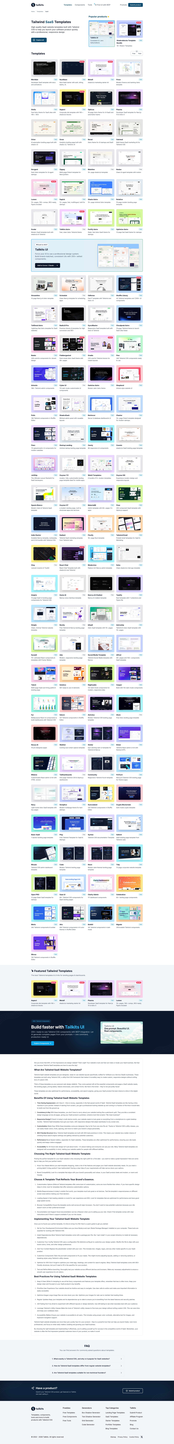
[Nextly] (73, 613)
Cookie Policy (134, 1437)
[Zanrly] (101, 434)
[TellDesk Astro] (44, 314)
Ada (61, 655)
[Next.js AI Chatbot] (101, 583)
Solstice (63, 685)
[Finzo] (129, 68)
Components (80, 5)
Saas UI (62, 895)
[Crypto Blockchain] (129, 793)
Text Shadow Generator (91, 1417)
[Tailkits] (37, 5)
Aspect (62, 109)
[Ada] (73, 643)
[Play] (73, 823)
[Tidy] (129, 853)
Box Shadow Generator (91, 1413)
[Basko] (44, 344)
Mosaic (34, 865)
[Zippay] (73, 158)
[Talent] (44, 673)
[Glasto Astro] (101, 188)
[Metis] (44, 913)
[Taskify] (129, 583)
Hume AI (63, 595)
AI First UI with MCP (102, 5)
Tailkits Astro (65, 229)
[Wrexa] (44, 943)
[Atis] (73, 913)
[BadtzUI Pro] (73, 314)
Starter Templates (113, 1421)
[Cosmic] (129, 434)
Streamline (35, 295)
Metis (33, 924)
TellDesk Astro (37, 325)
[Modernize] (101, 553)
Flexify (90, 535)
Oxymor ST (64, 505)
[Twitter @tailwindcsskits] (142, 1437)
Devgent (34, 169)
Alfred (118, 655)
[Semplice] (73, 793)
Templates (68, 5)
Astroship (120, 625)
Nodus (118, 169)
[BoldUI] (101, 913)
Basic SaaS (35, 835)
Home (33, 11)
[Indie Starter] (44, 523)
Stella (33, 109)
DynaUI (34, 655)
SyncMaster (93, 325)
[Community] (101, 763)
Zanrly (90, 445)
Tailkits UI (94, 38)
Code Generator (88, 1425)
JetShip (34, 475)
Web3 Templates (94, 475)
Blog (131, 1425)
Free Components (70, 1417)
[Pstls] (44, 404)
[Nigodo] (129, 913)
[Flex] (129, 344)
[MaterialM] (101, 494)
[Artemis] (44, 374)
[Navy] (44, 793)
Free (133, 53)
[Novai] (101, 128)
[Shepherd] (129, 374)
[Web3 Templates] (101, 464)
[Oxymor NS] (129, 464)
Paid (139, 53)
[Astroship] (129, 613)
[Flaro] (44, 434)
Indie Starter (36, 535)
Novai (90, 139)
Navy (33, 805)
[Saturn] (73, 703)
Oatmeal (119, 139)
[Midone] (44, 763)
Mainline (91, 169)
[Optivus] (101, 98)
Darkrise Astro (93, 385)
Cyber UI (63, 385)
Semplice (63, 805)
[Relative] (129, 188)
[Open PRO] (44, 883)
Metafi (90, 80)
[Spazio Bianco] (44, 494)
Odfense (91, 295)
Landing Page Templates (115, 1413)
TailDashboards (66, 775)
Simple (34, 625)
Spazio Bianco (36, 505)
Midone (34, 775)
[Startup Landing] (73, 434)
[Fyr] (44, 703)
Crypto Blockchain (123, 805)
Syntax (90, 835)
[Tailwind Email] (129, 523)
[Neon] (101, 853)
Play (61, 835)
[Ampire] (44, 583)
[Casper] (129, 673)
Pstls (33, 415)
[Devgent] (44, 158)
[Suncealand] (101, 793)
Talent (33, 685)
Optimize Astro (122, 229)
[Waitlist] (73, 733)
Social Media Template (97, 655)
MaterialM (92, 505)
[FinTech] (129, 763)
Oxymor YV (64, 475)
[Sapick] (73, 188)
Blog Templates (112, 1429)
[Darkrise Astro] (101, 374)
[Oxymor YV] (73, 464)
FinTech (119, 775)
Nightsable (92, 685)
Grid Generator (87, 1421)
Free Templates (69, 1413)
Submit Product (136, 1413)
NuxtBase (63, 80)
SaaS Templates (112, 1417)
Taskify (119, 595)
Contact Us (134, 1429)
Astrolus (91, 715)
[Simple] (44, 613)
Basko (33, 355)
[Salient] (129, 823)
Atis (61, 924)
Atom (118, 715)
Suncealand (92, 805)
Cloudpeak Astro (122, 325)
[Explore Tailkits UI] (122, 1032)
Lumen (34, 199)
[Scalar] (44, 218)
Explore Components (41, 1043)
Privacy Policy (123, 1437)
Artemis (34, 385)
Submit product (134, 1391)
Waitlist (63, 745)
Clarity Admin (93, 895)
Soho (118, 565)
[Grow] (73, 128)
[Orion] (44, 128)
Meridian (34, 80)
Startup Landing (66, 445)
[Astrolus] (101, 703)
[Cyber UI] (73, 374)
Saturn (62, 715)
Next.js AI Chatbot (95, 595)
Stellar (90, 745)
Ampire (34, 595)
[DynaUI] (44, 643)
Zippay (62, 169)
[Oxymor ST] (73, 494)
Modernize (92, 565)
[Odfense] (101, 284)
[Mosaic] (44, 853)
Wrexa (33, 954)
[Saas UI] (73, 883)
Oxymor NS (120, 475)
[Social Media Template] (101, 643)
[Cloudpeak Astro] (129, 314)
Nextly (62, 625)
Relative (119, 199)
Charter (119, 415)
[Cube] (73, 853)
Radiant (63, 535)
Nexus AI (34, 745)
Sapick (62, 199)
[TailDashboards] (73, 763)
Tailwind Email (122, 535)
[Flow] (129, 494)
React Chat (64, 565)
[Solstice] (73, 673)
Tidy (118, 865)
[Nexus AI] (44, 733)
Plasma (119, 109)
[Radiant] (73, 523)
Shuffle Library (122, 295)
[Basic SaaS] (44, 823)
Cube (62, 865)
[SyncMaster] (101, 314)
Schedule (63, 295)
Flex (118, 355)
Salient (119, 835)
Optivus (91, 109)
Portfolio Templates (113, 1425)
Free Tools (67, 1421)
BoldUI (90, 924)
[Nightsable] (101, 673)
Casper (119, 685)
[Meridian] (44, 68)
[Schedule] (73, 284)
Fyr (32, 715)
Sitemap (113, 1437)
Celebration (121, 895)
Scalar (33, 229)
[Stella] (44, 98)
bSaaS (90, 625)
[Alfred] (129, 643)
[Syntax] (101, 823)
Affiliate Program (136, 1417)
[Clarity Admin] (101, 883)
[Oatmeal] (129, 128)
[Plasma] (129, 98)
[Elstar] (129, 733)
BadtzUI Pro (64, 325)
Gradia (90, 355)
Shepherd (120, 385)
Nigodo (119, 924)
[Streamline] (44, 284)
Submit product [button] (135, 5)
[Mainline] (101, 158)
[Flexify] (101, 523)
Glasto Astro (93, 199)
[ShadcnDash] (73, 404)
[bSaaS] (101, 613)
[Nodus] (129, 158)
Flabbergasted (65, 355)
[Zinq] (44, 553)
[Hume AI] (73, 583)
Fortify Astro (93, 229)
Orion (33, 139)
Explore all (40, 40)
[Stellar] (101, 733)
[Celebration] (129, 883)
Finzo (118, 80)
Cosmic (119, 445)
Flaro (33, 445)
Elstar (118, 745)
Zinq (33, 565)
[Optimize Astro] (129, 218)
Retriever (91, 415)
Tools (90, 5)
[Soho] (129, 553)
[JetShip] (44, 464)
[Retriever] (101, 404)
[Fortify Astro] (101, 218)
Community (92, 775)
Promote (123, 5)
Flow (118, 505)
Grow (62, 139)
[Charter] (129, 404)
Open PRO (35, 895)
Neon (90, 865)
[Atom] (129, 703)
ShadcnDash (65, 415)
